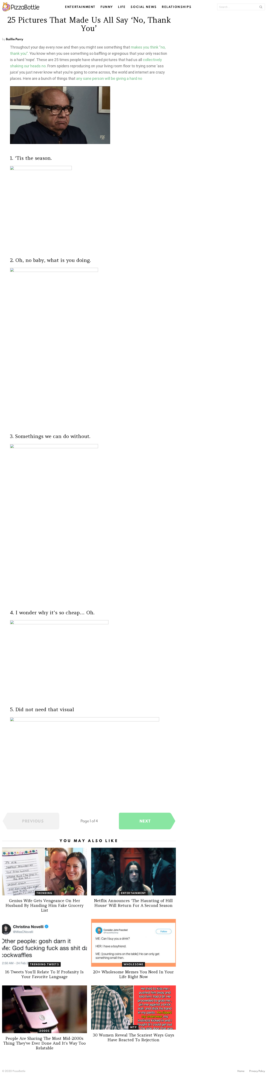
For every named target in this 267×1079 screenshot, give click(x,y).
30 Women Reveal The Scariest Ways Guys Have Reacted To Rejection (133, 1037)
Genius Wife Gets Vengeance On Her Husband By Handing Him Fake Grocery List (44, 905)
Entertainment (80, 7)
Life (122, 7)
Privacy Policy (257, 1071)
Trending (45, 893)
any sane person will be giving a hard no (109, 78)
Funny (107, 7)
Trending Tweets (44, 964)
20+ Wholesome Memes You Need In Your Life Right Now (133, 974)
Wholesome (134, 964)
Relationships (177, 7)
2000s (44, 1031)
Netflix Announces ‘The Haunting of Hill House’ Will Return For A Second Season (133, 903)
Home (240, 1071)
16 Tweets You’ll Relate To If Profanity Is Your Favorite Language (44, 974)
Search (261, 7)
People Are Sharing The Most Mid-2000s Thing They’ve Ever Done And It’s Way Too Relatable (44, 1043)
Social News (144, 7)
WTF (133, 1027)
